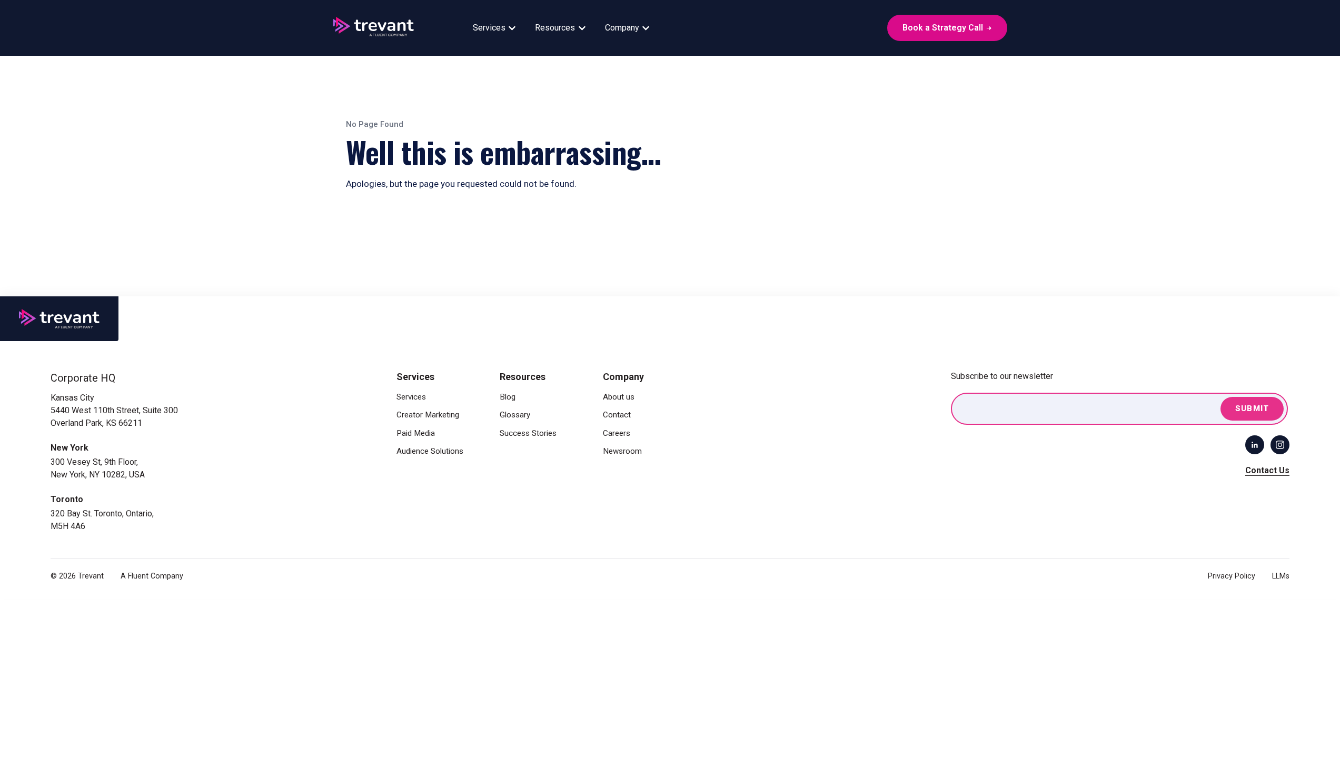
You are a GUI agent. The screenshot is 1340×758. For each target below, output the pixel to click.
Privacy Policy (1231, 576)
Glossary (515, 415)
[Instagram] (1279, 444)
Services (489, 28)
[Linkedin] (1254, 444)
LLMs (1280, 576)
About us (618, 397)
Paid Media (415, 433)
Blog (507, 397)
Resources (555, 28)
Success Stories (528, 433)
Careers (616, 433)
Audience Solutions (429, 451)
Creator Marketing (427, 415)
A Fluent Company (152, 576)
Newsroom (622, 451)
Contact (617, 415)
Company (622, 28)
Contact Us (1267, 470)
